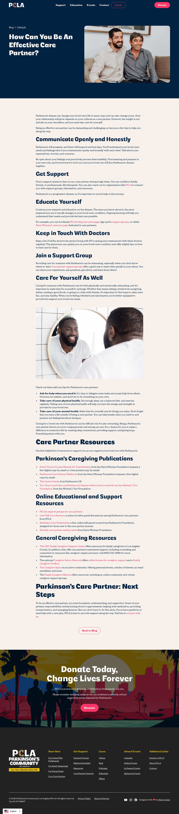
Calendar (128, 758)
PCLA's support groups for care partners (61, 511)
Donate (162, 5)
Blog (101, 763)
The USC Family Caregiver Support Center (62, 546)
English (13, 811)
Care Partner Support (84, 773)
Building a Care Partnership (54, 522)
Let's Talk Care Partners (52, 515)
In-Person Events (132, 768)
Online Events (130, 763)
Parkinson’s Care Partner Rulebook (58, 474)
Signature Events (132, 773)
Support (61, 5)
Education (76, 5)
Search (118, 5)
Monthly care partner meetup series (58, 530)
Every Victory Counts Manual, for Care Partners (65, 466)
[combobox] (12, 811)
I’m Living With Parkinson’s (55, 759)
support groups (120, 221)
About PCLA (155, 763)
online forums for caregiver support (107, 560)
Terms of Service (101, 798)
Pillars (102, 778)
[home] (26, 5)
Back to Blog (89, 630)
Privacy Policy (84, 798)
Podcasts (103, 768)
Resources (78, 768)
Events (91, 5)
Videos (102, 758)
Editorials (103, 773)
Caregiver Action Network (67, 560)
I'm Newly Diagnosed (58, 766)
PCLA (128, 185)
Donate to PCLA (156, 758)
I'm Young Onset (56, 771)
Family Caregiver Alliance (57, 574)
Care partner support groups (67, 266)
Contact (104, 5)
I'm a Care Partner (56, 776)
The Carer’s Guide (49, 481)
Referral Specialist (82, 763)
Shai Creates (164, 799)
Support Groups (81, 758)
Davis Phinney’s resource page (52, 225)
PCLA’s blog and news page (84, 221)
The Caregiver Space (51, 567)
